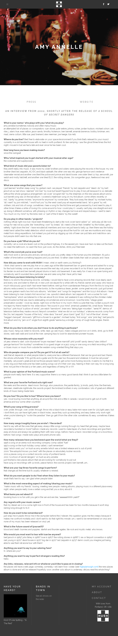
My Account (102, 586)
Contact (99, 598)
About (97, 592)
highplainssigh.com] (89, 567)
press (31, 102)
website (86, 102)
